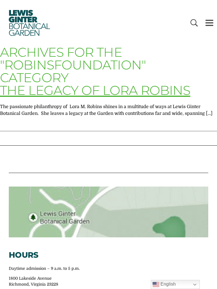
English (167, 284)
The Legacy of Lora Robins (95, 90)
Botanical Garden (28, 23)
